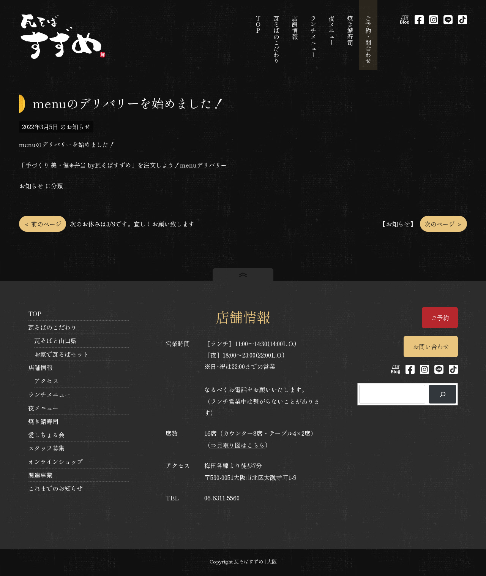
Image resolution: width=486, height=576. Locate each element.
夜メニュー (43, 407)
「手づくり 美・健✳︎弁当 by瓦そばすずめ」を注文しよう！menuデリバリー (123, 164)
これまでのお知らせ (55, 488)
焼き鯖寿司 (43, 421)
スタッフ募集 (46, 448)
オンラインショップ (55, 461)
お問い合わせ (431, 346)
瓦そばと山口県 (55, 340)
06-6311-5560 (222, 497)
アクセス (46, 380)
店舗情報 (40, 367)
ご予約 (440, 317)
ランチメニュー (49, 394)
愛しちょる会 (46, 434)
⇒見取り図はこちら (237, 444)
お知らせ (31, 185)
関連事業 (40, 474)
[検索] (442, 394)
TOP (34, 313)
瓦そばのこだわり (52, 327)
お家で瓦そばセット (61, 354)
